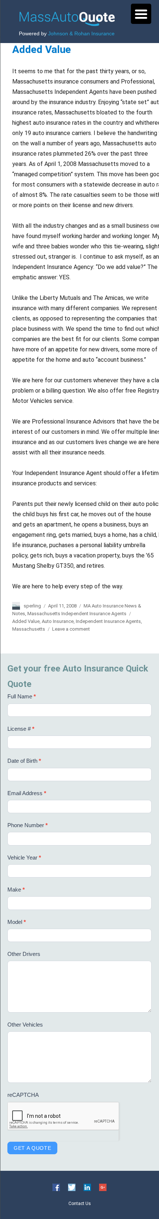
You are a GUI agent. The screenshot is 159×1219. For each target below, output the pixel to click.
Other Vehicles (25, 1024)
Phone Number (27, 825)
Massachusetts (28, 629)
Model (16, 922)
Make (16, 889)
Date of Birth (24, 761)
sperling (32, 606)
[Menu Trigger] (141, 14)
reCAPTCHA (23, 1095)
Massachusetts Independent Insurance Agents (76, 613)
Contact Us (79, 1203)
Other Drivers (23, 954)
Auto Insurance (58, 621)
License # (20, 729)
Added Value (41, 49)
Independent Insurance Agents (108, 621)
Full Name (21, 696)
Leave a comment (71, 629)
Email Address (26, 793)
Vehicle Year (24, 857)
